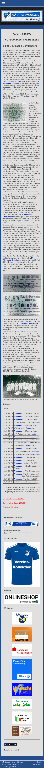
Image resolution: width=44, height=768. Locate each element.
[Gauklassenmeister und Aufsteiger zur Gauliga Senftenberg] (22, 386)
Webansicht (37, 764)
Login (39, 762)
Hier (5, 533)
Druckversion (10, 762)
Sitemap (20, 762)
